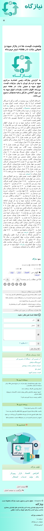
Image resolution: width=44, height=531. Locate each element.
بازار (19, 272)
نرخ (8, 106)
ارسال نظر (34, 349)
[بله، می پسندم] (18, 279)
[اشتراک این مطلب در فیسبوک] (16, 284)
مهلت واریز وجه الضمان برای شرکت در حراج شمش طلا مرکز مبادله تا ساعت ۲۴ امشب (23, 385)
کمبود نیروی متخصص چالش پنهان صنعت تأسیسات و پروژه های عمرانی (23, 393)
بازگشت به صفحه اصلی (13, 490)
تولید (12, 272)
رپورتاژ (13, 473)
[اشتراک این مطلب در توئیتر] (13, 284)
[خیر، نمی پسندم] (8, 279)
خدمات (24, 477)
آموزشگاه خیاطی (35, 362)
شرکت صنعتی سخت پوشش (31, 365)
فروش (28, 174)
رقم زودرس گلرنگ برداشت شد (31, 389)
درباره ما (40, 519)
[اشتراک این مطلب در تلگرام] (5, 284)
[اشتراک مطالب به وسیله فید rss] (9, 284)
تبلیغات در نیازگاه (37, 522)
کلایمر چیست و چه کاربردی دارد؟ (31, 397)
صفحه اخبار (21, 487)
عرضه (26, 232)
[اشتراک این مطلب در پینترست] (24, 284)
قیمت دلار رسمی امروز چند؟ (32, 408)
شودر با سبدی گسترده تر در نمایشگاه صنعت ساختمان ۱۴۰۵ (23, 298)
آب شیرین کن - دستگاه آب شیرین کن (28, 359)
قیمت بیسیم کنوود (35, 372)
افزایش (36, 473)
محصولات (26, 108)
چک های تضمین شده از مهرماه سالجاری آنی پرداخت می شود (23, 414)
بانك (37, 477)
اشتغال (15, 477)
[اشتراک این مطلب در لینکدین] (20, 284)
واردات (22, 244)
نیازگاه (33, 7)
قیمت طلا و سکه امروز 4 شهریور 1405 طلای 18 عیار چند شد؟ (23, 295)
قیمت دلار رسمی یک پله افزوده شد (29, 301)
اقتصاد (27, 272)
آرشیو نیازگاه (38, 525)
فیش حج (38, 369)
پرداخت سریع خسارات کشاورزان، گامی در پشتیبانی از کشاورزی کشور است (24, 305)
